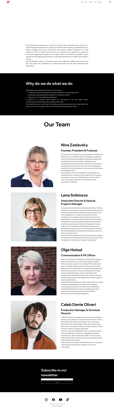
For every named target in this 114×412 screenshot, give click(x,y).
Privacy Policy (54, 405)
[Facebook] (53, 399)
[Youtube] (60, 399)
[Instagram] (46, 399)
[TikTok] (67, 399)
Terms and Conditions (59, 405)
